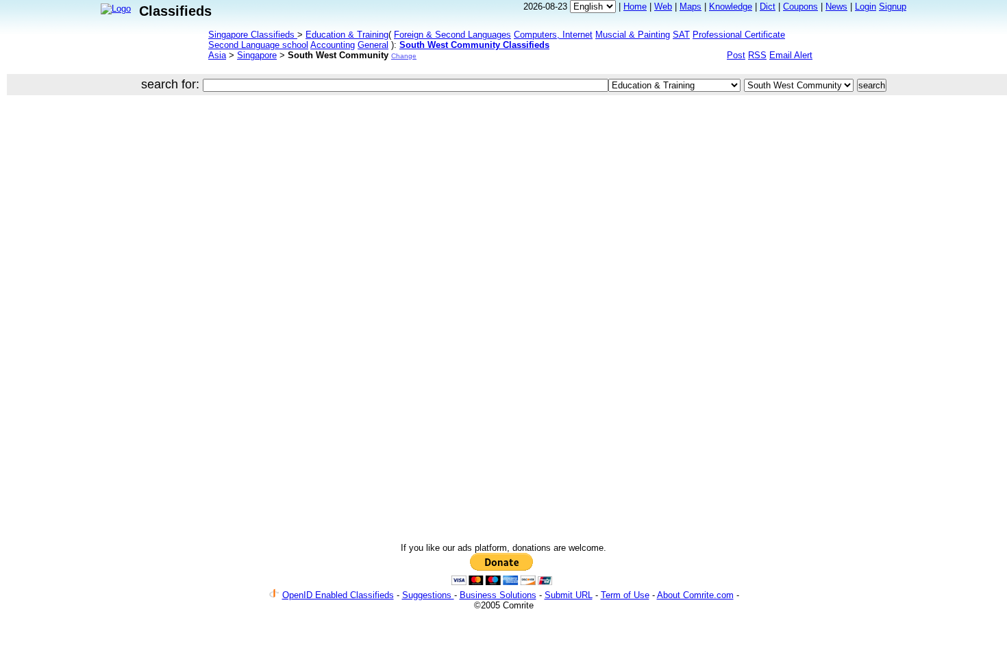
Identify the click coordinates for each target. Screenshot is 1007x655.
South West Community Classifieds (474, 45)
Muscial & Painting (632, 34)
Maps (690, 6)
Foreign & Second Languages (452, 34)
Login (865, 6)
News (836, 6)
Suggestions (428, 595)
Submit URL (569, 595)
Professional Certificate (739, 34)
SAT (681, 34)
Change (404, 56)
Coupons (800, 6)
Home (635, 6)
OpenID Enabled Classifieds (338, 595)
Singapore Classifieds (252, 34)
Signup (892, 6)
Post (736, 55)
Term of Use (625, 595)
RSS (757, 55)
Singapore (257, 55)
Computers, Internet (553, 34)
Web (663, 6)
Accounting (332, 45)
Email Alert (790, 55)
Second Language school (258, 45)
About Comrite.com (695, 595)
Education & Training (347, 34)
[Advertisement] (429, 146)
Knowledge (730, 6)
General (373, 45)
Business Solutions (498, 595)
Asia (217, 55)
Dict (767, 6)
